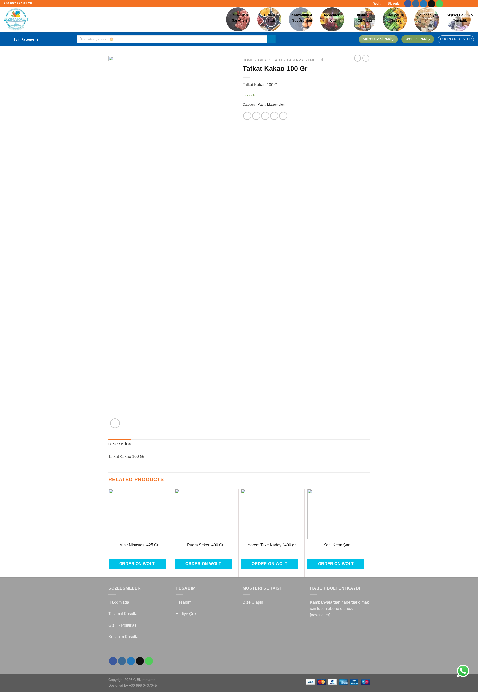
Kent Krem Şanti (337, 545)
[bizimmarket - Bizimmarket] (29, 19)
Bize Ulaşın (253, 602)
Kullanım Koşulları (124, 637)
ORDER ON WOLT (137, 564)
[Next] (368, 532)
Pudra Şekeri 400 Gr (205, 545)
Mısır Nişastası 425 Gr (139, 545)
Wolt (376, 3)
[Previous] (108, 532)
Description (119, 444)
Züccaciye (428, 15)
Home (248, 60)
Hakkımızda (118, 602)
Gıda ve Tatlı (270, 60)
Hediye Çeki (186, 614)
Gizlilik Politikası (122, 625)
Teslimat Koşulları (124, 614)
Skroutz (393, 3)
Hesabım (183, 602)
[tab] (119, 444)
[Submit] (271, 39)
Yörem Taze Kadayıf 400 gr (272, 545)
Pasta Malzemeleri (305, 60)
